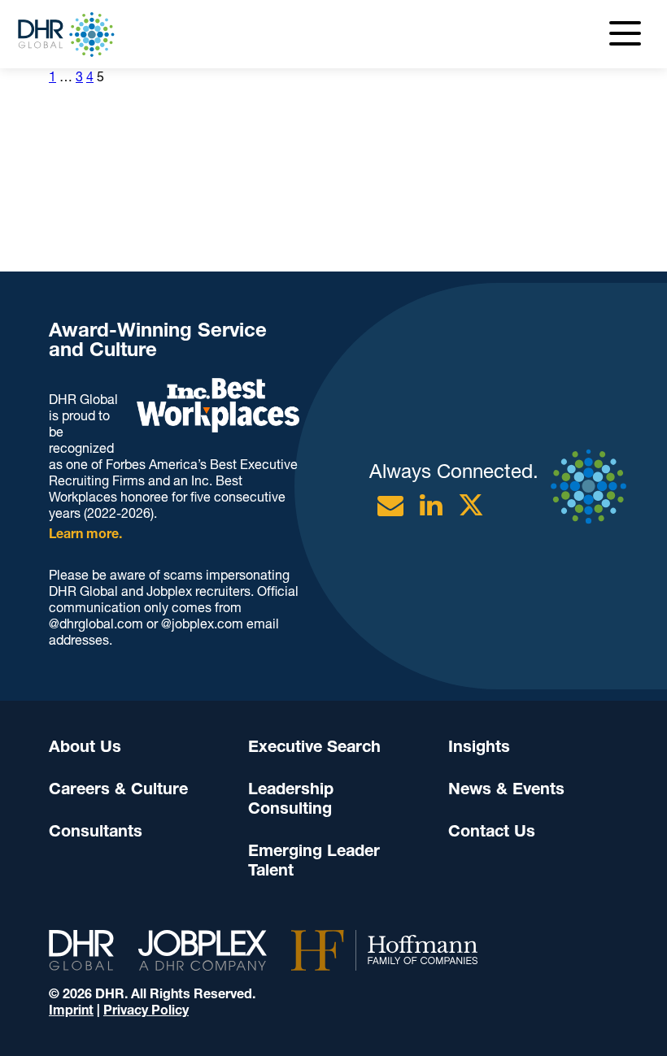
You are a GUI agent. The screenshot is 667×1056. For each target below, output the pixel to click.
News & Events (506, 788)
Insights (479, 746)
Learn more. (85, 533)
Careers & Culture (118, 788)
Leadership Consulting (291, 798)
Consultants (95, 830)
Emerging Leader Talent (314, 860)
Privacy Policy (146, 1010)
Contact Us (491, 830)
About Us (85, 746)
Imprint (71, 1010)
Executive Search (314, 746)
